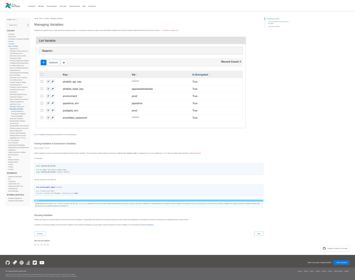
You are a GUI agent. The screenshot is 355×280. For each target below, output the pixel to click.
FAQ (9, 157)
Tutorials (11, 44)
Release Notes (13, 162)
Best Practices (13, 155)
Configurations (13, 189)
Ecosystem (92, 6)
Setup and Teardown (16, 118)
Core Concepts (13, 143)
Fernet (44, 220)
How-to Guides (13, 46)
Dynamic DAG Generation (18, 133)
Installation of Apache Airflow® (18, 39)
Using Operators (15, 70)
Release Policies (13, 159)
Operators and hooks (15, 176)
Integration (12, 150)
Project (10, 167)
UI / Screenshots (13, 140)
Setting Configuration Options (19, 61)
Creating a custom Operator (19, 87)
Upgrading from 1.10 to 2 (18, 138)
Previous (40, 234)
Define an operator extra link (19, 128)
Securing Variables (17, 116)
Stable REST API (14, 184)
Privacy (10, 164)
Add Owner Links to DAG (18, 56)
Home (36, 18)
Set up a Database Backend (19, 68)
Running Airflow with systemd (19, 126)
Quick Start (12, 36)
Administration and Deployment (18, 147)
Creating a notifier (15, 58)
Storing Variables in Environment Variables (278, 22)
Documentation (52, 6)
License (10, 169)
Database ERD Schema (15, 201)
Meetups (41, 6)
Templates (11, 181)
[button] (12, 19)
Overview (11, 34)
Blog (84, 6)
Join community (341, 262)
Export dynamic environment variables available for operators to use (19, 101)
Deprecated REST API (15, 186)
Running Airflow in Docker (18, 135)
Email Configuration (16, 130)
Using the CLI (14, 49)
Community (31, 6)
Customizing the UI (16, 85)
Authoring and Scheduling (16, 145)
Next (259, 234)
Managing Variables (16, 109)
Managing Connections (17, 106)
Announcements (74, 6)
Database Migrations (15, 198)
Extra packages (13, 191)
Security (11, 41)
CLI (9, 179)
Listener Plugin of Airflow (18, 82)
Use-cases (63, 6)
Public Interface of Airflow (17, 152)
